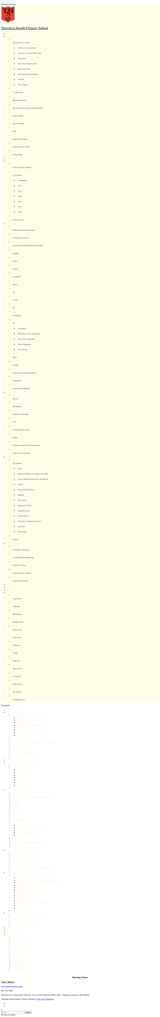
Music (15, 357)
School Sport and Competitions (29, 334)
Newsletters (17, 406)
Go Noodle (17, 676)
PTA (14, 422)
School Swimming (24, 344)
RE (14, 308)
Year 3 (20, 196)
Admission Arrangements (27, 48)
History (15, 284)
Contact (12, 589)
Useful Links (14, 592)
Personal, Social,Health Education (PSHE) (28, 245)
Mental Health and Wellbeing (23, 456)
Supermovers (17, 668)
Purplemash (17, 599)
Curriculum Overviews (21, 238)
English (15, 253)
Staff (14, 131)
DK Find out (17, 692)
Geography (17, 277)
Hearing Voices (23, 516)
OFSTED (21, 79)
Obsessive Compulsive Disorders (30, 521)
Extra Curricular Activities (22, 167)
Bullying (21, 495)
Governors (13, 543)
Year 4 (20, 201)
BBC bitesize (17, 614)
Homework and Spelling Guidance (25, 373)
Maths (15, 261)
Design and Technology (21, 388)
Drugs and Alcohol (24, 505)
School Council (18, 220)
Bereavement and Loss (26, 490)
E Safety (16, 365)
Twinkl (15, 653)
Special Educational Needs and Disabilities (28, 108)
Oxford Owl (17, 637)
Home (11, 33)
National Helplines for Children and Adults (33, 474)
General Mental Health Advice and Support (33, 479)
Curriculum (13, 223)
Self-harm (21, 526)
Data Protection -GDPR (21, 147)
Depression (22, 500)
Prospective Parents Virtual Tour (29, 53)
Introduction (17, 463)
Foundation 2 (22, 180)
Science (15, 269)
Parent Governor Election (22, 573)
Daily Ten (16, 661)
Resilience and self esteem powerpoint (26, 445)
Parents (12, 392)
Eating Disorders (24, 511)
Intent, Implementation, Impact (24, 230)
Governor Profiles (19, 565)
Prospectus (22, 58)
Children (12, 160)
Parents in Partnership (20, 414)
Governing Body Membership (23, 557)
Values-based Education (21, 453)
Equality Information (20, 139)
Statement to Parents (20, 581)
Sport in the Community (26, 339)
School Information (18, 36)
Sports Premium (18, 123)
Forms (15, 437)
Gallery (11, 584)
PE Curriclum (22, 349)
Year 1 (20, 186)
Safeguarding (17, 154)
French (15, 300)
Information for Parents (21, 42)
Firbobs (15, 399)
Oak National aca (19, 700)
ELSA (20, 468)
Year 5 (20, 207)
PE (14, 323)
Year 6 (20, 212)
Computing (17, 315)
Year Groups (17, 175)
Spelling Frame (18, 622)
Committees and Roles (21, 550)
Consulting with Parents (21, 430)
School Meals (23, 85)
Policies (15, 539)
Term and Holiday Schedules (28, 74)
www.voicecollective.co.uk (11, 986)
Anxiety (20, 484)
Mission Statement (19, 100)
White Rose (17, 645)
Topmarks (16, 606)
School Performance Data (27, 64)
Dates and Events (24, 69)
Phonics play (17, 630)
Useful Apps (22, 532)
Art (14, 292)
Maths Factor (17, 684)
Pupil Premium (18, 116)
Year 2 (20, 191)
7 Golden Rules (18, 92)
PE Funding (22, 328)
